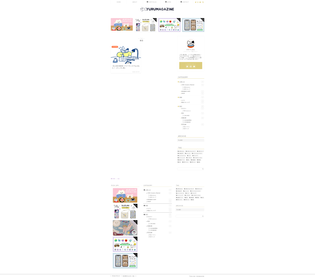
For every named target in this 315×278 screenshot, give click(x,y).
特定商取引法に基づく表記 (129, 276)
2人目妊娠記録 (186, 122)
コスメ (189, 155)
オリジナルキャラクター (197, 153)
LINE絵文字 (181, 153)
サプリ (192, 100)
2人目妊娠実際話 (187, 120)
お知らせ (191, 82)
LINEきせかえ (186, 87)
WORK (169, 2)
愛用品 (198, 197)
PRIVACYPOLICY (116, 275)
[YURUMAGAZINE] (157, 13)
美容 (191, 97)
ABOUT (134, 2)
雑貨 (199, 162)
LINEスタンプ (186, 89)
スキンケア (196, 155)
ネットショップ (182, 157)
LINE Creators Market (192, 84)
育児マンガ (186, 128)
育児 (191, 106)
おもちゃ (192, 108)
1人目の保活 (186, 115)
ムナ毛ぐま (190, 157)
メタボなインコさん (198, 157)
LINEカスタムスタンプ (191, 151)
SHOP (192, 93)
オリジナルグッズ (182, 155)
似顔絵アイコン (180, 197)
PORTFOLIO (152, 2)
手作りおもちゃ (187, 110)
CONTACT (185, 2)
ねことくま (188, 153)
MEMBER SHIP (192, 91)
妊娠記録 (192, 117)
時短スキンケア (192, 102)
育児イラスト (186, 126)
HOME (119, 2)
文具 (180, 162)
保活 (192, 113)
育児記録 (192, 124)
